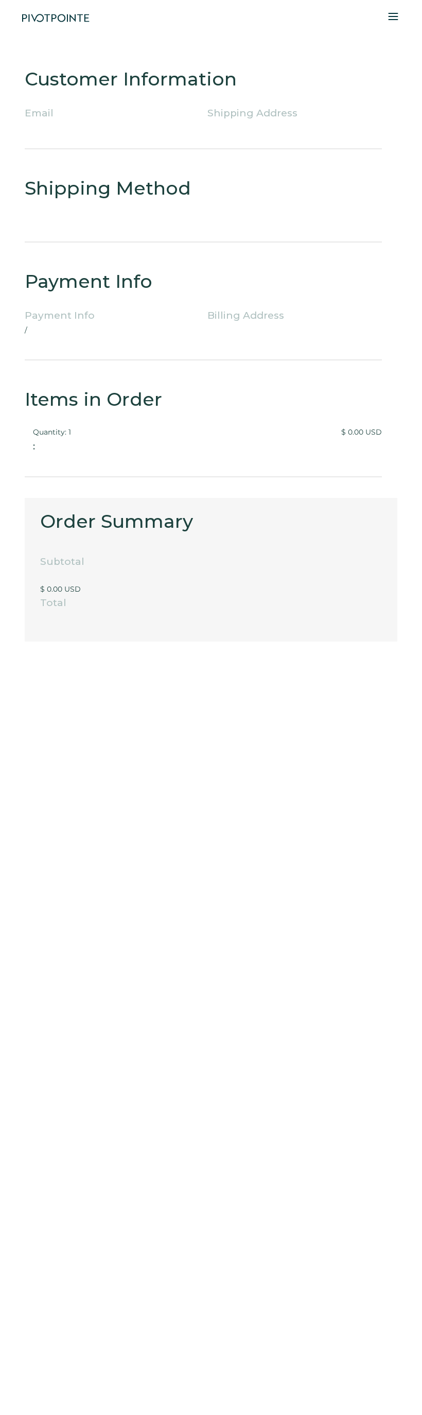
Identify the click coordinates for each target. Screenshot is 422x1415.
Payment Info (60, 315)
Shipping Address (252, 113)
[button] (393, 18)
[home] (55, 18)
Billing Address (245, 315)
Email (39, 113)
